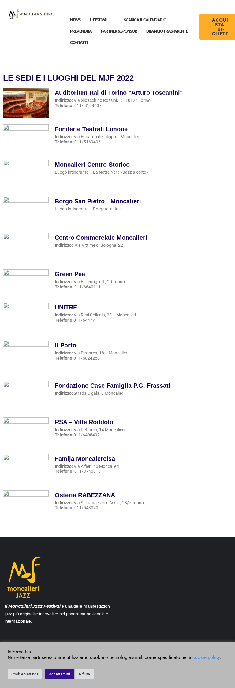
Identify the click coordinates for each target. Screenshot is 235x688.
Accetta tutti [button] (59, 674)
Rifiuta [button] (84, 674)
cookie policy (206, 657)
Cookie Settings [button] (25, 674)
